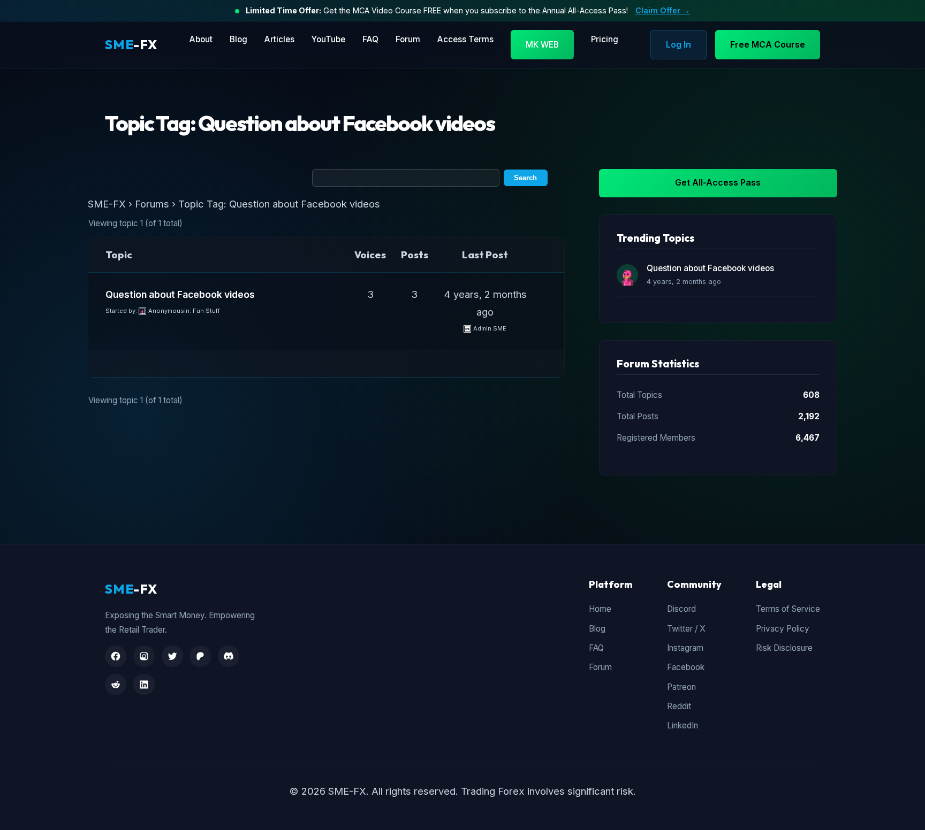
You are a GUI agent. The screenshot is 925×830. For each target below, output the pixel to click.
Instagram (685, 648)
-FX (131, 44)
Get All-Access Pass (718, 182)
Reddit (679, 706)
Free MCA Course (767, 44)
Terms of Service (788, 609)
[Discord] (228, 656)
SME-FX (107, 204)
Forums (152, 204)
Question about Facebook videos (180, 294)
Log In (678, 44)
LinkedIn (682, 725)
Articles (279, 39)
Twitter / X (686, 629)
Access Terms (465, 39)
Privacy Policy (782, 629)
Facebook (685, 667)
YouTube (328, 39)
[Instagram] (144, 656)
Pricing (604, 39)
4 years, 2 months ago (684, 282)
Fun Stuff (206, 310)
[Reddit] (115, 684)
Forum (408, 39)
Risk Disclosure (784, 648)
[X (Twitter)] (172, 656)
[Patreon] (200, 656)
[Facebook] (115, 656)
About (201, 39)
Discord (681, 609)
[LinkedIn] (144, 684)
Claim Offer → (662, 10)
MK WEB (542, 45)
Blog (238, 39)
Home (600, 609)
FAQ (370, 39)
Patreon (681, 687)
